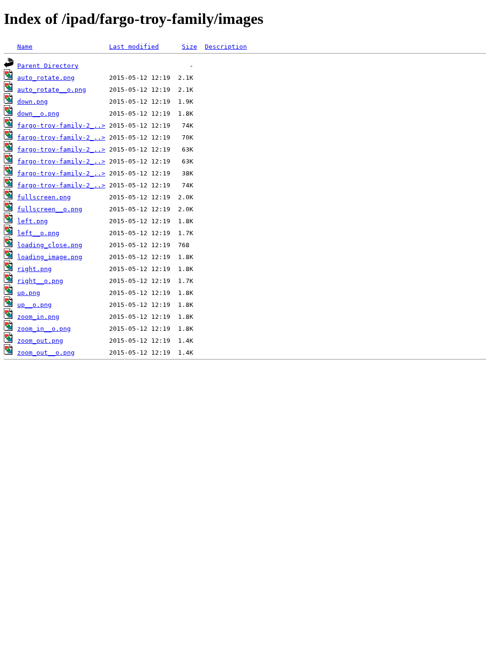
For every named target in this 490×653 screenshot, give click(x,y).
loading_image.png (49, 257)
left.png (32, 221)
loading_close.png (49, 245)
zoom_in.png (38, 316)
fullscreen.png (44, 197)
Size (189, 46)
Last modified (134, 46)
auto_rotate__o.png (51, 89)
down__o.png (38, 113)
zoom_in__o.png (44, 328)
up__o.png (34, 304)
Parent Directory (47, 65)
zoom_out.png (40, 340)
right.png (34, 268)
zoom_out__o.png (46, 352)
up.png (28, 292)
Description (226, 46)
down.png (32, 101)
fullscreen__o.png (49, 209)
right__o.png (40, 280)
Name (25, 46)
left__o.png (38, 233)
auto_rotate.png (46, 77)
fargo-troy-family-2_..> (61, 125)
